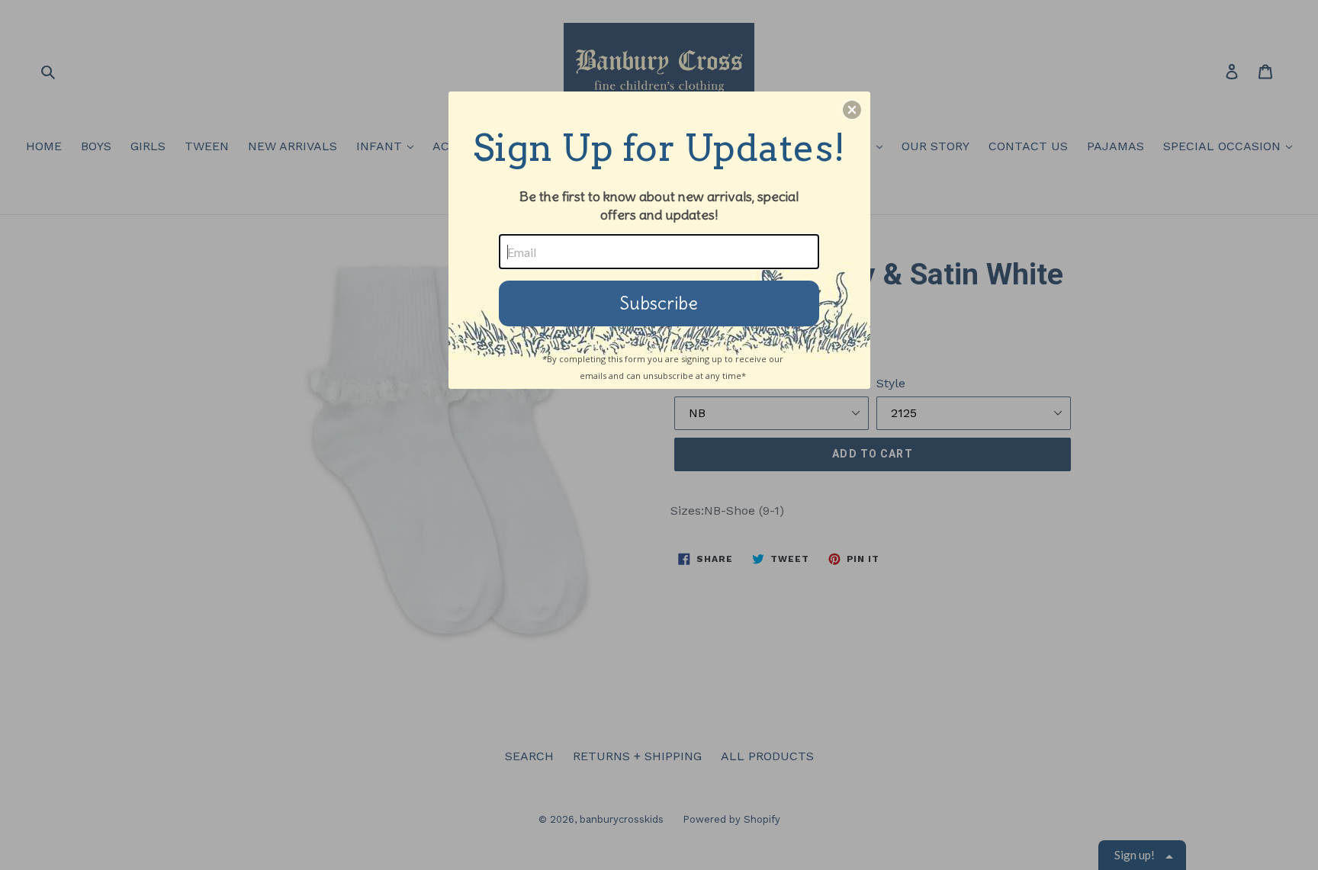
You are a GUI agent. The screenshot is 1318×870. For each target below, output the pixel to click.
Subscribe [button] (659, 303)
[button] (852, 110)
